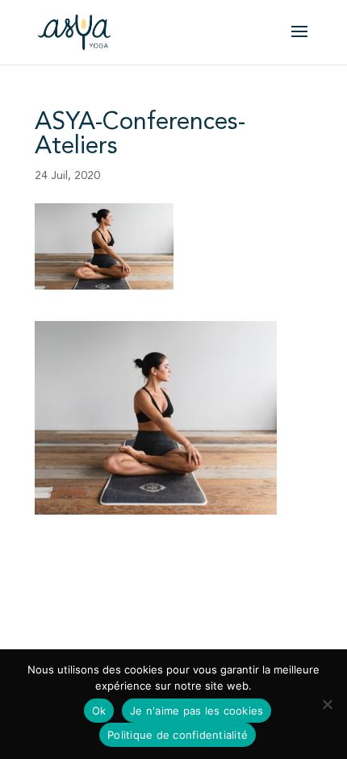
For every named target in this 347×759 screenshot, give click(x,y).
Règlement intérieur (236, 590)
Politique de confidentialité (202, 621)
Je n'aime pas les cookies (196, 710)
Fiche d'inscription (81, 590)
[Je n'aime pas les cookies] (327, 704)
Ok (99, 710)
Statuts (157, 590)
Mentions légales (78, 621)
